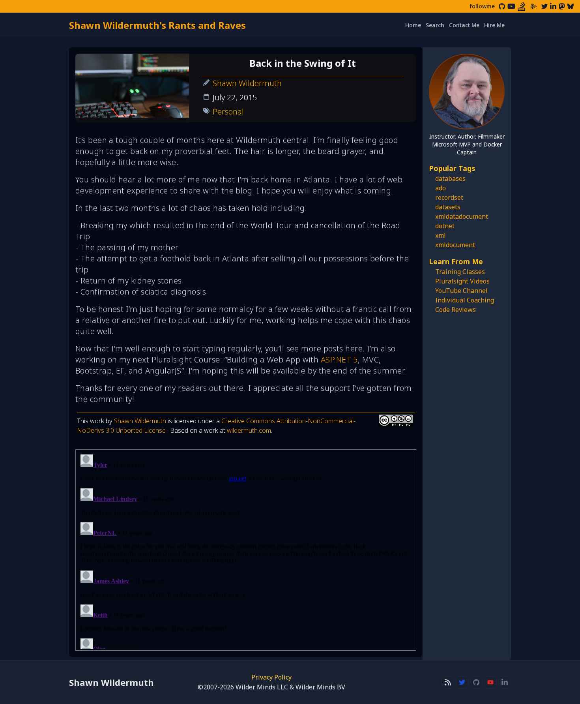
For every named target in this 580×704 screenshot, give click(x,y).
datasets (447, 207)
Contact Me (464, 25)
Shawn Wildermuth (247, 83)
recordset (449, 197)
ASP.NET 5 (339, 359)
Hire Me (494, 25)
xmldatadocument (461, 216)
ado (440, 188)
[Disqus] (245, 550)
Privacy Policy (271, 677)
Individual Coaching (464, 300)
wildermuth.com (249, 430)
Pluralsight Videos (462, 281)
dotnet (445, 226)
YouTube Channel (461, 290)
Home (413, 25)
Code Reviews (455, 309)
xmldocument (455, 244)
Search (435, 25)
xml (440, 235)
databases (450, 178)
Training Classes (460, 271)
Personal (228, 111)
